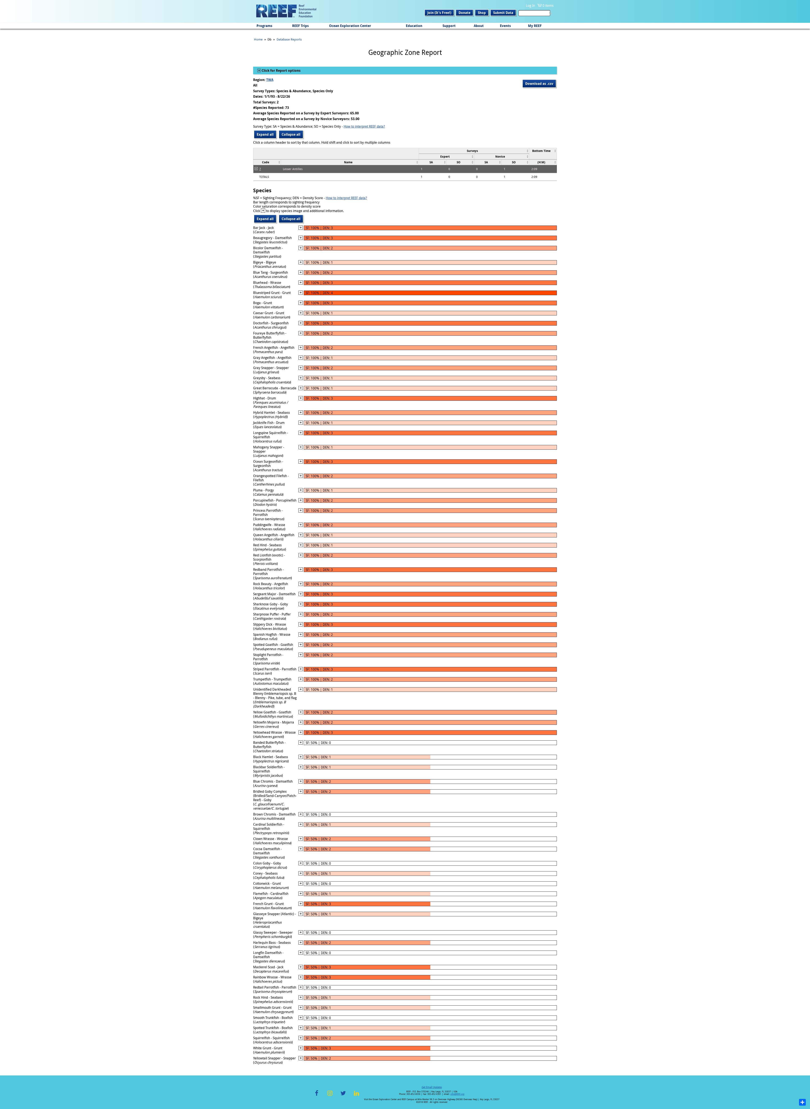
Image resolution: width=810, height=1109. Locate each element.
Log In (530, 5)
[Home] (286, 11)
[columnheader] (474, 151)
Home (258, 39)
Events (505, 25)
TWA (269, 79)
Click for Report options (281, 70)
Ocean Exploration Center (350, 25)
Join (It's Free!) (439, 12)
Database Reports (289, 39)
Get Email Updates (432, 1087)
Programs (264, 25)
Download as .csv (539, 83)
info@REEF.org (457, 1094)
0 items (548, 5)
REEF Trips (300, 25)
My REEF (535, 25)
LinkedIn (356, 1095)
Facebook (317, 1095)
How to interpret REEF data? (364, 126)
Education (414, 25)
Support (449, 25)
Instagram (330, 1095)
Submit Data (503, 12)
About (479, 25)
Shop (482, 12)
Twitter (343, 1095)
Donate (464, 12)
